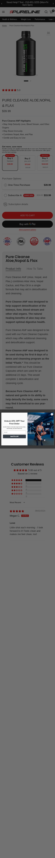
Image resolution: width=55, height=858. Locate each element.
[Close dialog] (52, 414)
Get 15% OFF (14, 436)
